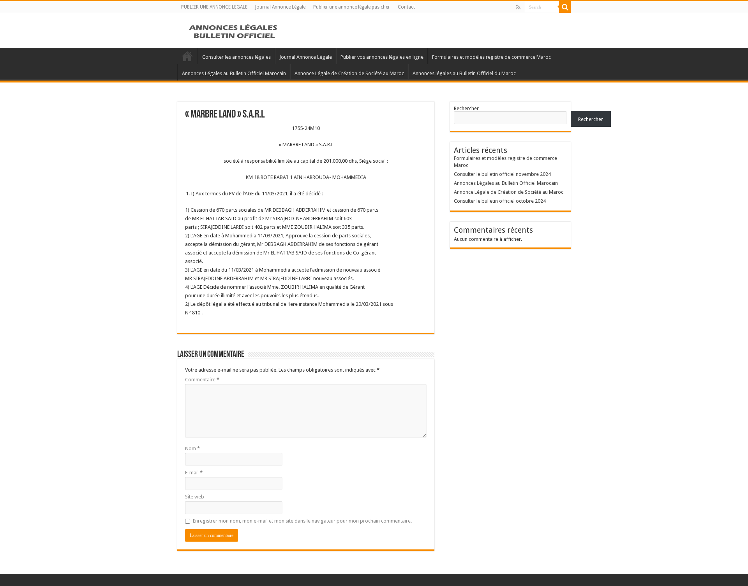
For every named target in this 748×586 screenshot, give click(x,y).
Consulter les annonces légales (236, 57)
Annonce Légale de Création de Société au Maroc (349, 73)
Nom (192, 448)
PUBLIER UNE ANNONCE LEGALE (214, 7)
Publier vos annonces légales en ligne (381, 57)
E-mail (194, 472)
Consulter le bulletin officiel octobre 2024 (500, 201)
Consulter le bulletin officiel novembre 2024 (502, 174)
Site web (194, 497)
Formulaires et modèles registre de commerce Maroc (491, 57)
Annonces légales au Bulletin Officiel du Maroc (464, 73)
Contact (406, 7)
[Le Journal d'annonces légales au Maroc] (233, 30)
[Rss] (518, 7)
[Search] (565, 7)
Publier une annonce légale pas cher (351, 7)
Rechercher (466, 108)
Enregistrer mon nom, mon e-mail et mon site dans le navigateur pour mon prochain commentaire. (302, 521)
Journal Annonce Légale (280, 7)
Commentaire (202, 379)
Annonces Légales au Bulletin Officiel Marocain (234, 73)
